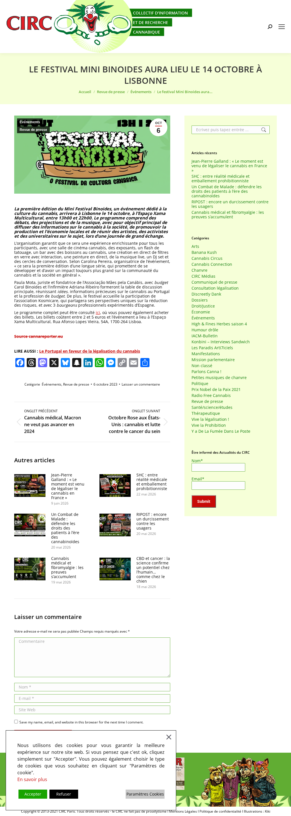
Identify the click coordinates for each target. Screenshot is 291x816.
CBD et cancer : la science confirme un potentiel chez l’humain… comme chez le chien (153, 569)
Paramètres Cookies (145, 794)
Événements (30, 122)
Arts (195, 246)
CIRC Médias (203, 276)
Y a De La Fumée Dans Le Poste (221, 431)
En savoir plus (32, 779)
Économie (201, 312)
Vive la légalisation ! (210, 419)
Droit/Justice (203, 306)
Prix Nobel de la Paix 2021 (216, 389)
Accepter (32, 794)
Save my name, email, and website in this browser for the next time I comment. (81, 722)
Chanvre (199, 270)
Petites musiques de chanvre (219, 377)
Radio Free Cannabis (211, 395)
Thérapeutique (206, 413)
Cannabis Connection (212, 264)
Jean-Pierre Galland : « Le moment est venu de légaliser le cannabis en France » (67, 486)
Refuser (63, 794)
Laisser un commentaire (141, 384)
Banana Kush (204, 252)
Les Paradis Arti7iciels (212, 348)
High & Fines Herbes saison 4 (219, 324)
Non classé (202, 365)
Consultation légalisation (215, 288)
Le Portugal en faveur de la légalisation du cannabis (89, 351)
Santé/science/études (212, 407)
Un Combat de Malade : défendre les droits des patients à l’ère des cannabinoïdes (65, 528)
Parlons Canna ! (206, 371)
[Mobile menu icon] (281, 26)
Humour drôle (205, 330)
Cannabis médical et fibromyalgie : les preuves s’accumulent (67, 567)
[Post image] (29, 485)
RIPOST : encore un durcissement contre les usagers (152, 521)
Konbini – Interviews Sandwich (221, 342)
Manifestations (206, 353)
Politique (200, 383)
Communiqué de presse (214, 282)
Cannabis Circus (207, 258)
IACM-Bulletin (205, 336)
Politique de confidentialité (220, 811)
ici (98, 312)
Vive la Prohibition (209, 425)
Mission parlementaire (213, 359)
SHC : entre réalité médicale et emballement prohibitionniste (151, 482)
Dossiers (200, 300)
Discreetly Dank (206, 294)
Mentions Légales (183, 811)
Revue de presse (33, 130)
